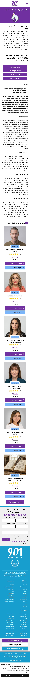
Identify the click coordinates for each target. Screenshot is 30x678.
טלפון (25, 523)
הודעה (26, 529)
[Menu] (27, 3)
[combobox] (8, 526)
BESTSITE (18, 660)
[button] (15, 263)
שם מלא (25, 517)
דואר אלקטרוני (10, 517)
